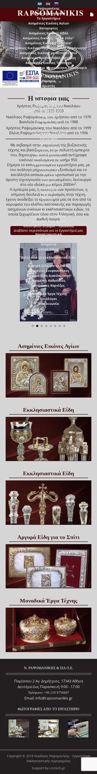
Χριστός (48, 86)
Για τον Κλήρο (48, 206)
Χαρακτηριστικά (48, 234)
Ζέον (48, 183)
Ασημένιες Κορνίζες (49, 285)
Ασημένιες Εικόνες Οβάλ (48, 33)
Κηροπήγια (48, 173)
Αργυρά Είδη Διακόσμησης (48, 275)
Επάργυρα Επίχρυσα (48, 249)
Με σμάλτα (48, 239)
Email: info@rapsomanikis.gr (48, 698)
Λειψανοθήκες (48, 148)
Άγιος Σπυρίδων (49, 105)
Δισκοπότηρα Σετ (48, 153)
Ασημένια (48, 244)
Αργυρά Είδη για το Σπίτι (48, 266)
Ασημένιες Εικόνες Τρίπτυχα (48, 63)
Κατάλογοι (48, 299)
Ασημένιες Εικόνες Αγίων (48, 23)
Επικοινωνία (48, 303)
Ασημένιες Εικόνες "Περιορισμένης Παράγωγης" (48, 48)
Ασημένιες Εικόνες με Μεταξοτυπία (48, 53)
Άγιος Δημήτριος (48, 96)
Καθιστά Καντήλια (48, 158)
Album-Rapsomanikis (48, 13)
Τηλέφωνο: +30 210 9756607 (48, 692)
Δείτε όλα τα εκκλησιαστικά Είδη (48, 257)
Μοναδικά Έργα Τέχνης (48, 294)
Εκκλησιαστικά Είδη (48, 134)
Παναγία (48, 81)
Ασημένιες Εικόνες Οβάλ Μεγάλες (48, 58)
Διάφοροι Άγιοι (48, 120)
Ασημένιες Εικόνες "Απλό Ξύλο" (48, 38)
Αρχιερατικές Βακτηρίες (48, 211)
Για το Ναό (48, 138)
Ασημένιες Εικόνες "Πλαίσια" (48, 43)
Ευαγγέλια (48, 178)
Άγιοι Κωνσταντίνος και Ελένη (48, 110)
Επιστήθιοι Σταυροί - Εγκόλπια (48, 226)
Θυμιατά (48, 193)
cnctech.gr (57, 768)
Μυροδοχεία (49, 188)
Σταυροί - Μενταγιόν (48, 221)
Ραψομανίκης (48, 8)
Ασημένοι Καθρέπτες (48, 280)
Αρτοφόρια (48, 143)
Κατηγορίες (48, 28)
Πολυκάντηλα (48, 168)
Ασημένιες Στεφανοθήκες (48, 270)
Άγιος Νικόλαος (48, 101)
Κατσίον (48, 198)
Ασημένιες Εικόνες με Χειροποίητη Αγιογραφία (48, 68)
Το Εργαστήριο (48, 18)
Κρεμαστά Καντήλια (49, 163)
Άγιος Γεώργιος (48, 91)
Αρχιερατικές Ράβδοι (48, 216)
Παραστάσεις (48, 115)
